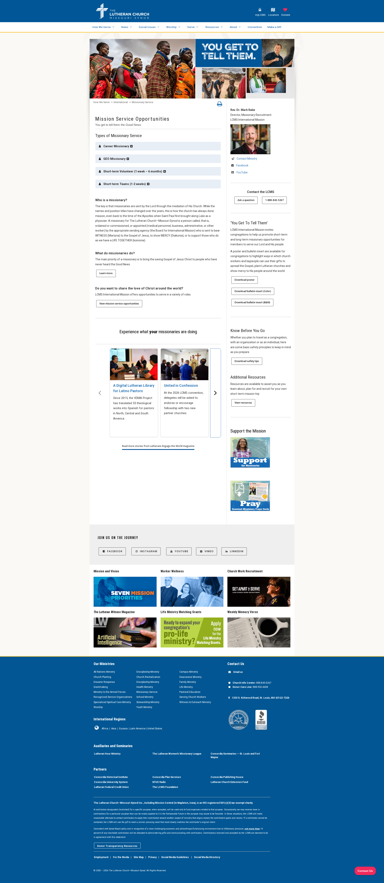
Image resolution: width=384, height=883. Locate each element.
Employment (101, 857)
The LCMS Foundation (165, 787)
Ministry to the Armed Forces (110, 692)
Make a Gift (274, 27)
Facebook (242, 165)
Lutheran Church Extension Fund (229, 782)
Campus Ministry (188, 671)
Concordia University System (111, 782)
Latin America (137, 728)
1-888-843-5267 (274, 200)
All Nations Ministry (104, 671)
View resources (243, 402)
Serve (191, 27)
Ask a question (246, 200)
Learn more (106, 273)
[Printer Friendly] (219, 104)
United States (154, 728)
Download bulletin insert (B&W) (252, 302)
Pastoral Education (189, 692)
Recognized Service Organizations (113, 697)
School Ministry (144, 697)
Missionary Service (142, 102)
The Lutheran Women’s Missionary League (176, 753)
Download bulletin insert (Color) (253, 291)
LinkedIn (237, 551)
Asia (113, 728)
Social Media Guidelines (175, 857)
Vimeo (209, 551)
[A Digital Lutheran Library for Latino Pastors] (134, 364)
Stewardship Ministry (147, 702)
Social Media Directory (207, 857)
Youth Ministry (144, 707)
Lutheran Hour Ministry (107, 753)
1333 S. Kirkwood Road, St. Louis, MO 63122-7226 (260, 697)
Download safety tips (247, 361)
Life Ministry (186, 687)
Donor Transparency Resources (117, 846)
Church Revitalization (148, 677)
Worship (171, 27)
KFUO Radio (159, 782)
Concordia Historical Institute (111, 777)
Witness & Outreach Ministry (195, 702)
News (124, 27)
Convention (255, 27)
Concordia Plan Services (166, 777)
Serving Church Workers (192, 697)
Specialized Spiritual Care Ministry (112, 702)
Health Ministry (144, 687)
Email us (238, 672)
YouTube (242, 172)
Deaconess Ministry (190, 677)
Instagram (148, 551)
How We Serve (101, 27)
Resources (212, 27)
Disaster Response (104, 682)
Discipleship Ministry (147, 671)
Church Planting (102, 677)
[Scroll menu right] (215, 393)
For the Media (121, 857)
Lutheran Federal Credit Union (111, 787)
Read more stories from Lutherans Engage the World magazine (158, 446)
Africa (105, 728)
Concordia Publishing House (227, 777)
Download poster (245, 279)
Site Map (139, 857)
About (233, 27)
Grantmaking (101, 687)
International (121, 102)
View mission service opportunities (119, 303)
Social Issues (147, 27)
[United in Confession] (184, 364)
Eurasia (123, 728)
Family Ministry (187, 682)
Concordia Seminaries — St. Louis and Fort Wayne (235, 755)
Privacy (152, 857)
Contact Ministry (247, 158)
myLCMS (260, 14)
